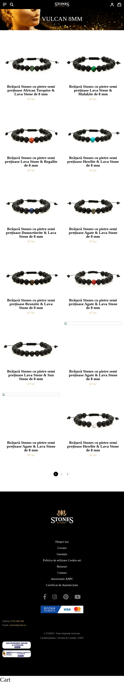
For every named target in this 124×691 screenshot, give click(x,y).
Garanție (62, 554)
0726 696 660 (17, 621)
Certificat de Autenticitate (62, 585)
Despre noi (62, 541)
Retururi (62, 566)
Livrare (62, 548)
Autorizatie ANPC (62, 578)
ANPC (80, 638)
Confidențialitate (48, 638)
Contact (62, 572)
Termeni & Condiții (66, 638)
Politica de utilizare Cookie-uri (62, 560)
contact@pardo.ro (17, 625)
